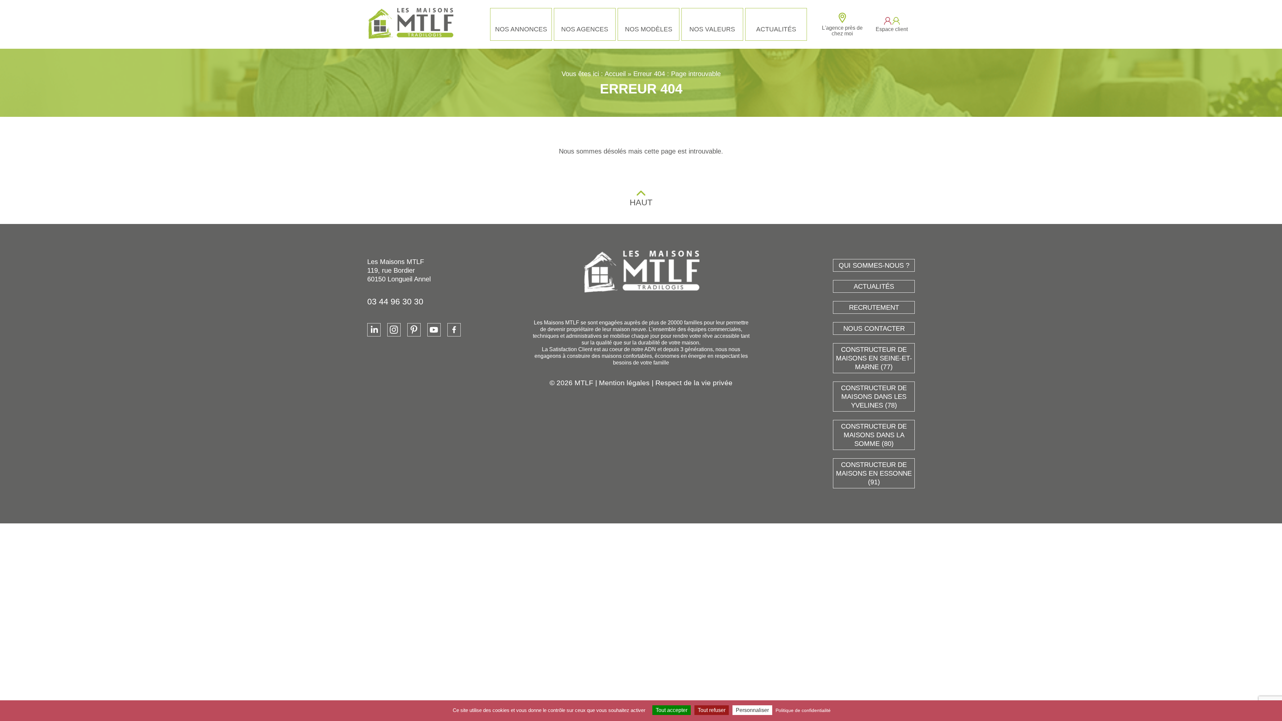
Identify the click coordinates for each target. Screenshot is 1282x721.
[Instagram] (394, 329)
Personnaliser (752, 710)
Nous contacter (874, 328)
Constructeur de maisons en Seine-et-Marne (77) (874, 358)
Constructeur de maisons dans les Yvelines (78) (874, 396)
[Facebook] (454, 329)
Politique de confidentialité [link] (803, 710)
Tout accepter (671, 710)
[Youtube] (434, 329)
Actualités (776, 29)
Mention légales (624, 383)
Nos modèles (648, 29)
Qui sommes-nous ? (874, 265)
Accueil (615, 73)
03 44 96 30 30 (395, 301)
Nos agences (584, 29)
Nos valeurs (712, 29)
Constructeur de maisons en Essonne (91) (874, 473)
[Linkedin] (374, 329)
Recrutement (874, 307)
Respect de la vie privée (693, 383)
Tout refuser (711, 710)
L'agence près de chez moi (842, 30)
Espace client (892, 29)
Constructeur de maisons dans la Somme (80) (874, 435)
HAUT (641, 202)
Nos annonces (521, 29)
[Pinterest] (414, 329)
